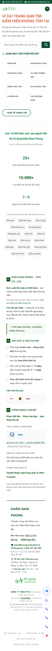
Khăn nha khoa (40, 247)
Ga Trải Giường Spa (37, 75)
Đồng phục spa (14, 234)
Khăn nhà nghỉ (24, 247)
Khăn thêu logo (25, 220)
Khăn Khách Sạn (38, 63)
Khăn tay (40, 234)
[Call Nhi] (47, 609)
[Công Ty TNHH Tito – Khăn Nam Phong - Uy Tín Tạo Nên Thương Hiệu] (9, 8)
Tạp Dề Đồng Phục (36, 98)
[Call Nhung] (47, 618)
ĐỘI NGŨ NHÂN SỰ (26, 639)
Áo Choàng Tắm (38, 86)
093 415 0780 (34, 552)
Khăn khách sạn (17, 227)
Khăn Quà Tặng (14, 73)
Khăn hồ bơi (39, 240)
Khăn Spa (11, 63)
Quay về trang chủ (17, 113)
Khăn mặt (12, 240)
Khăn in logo (40, 220)
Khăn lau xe (25, 240)
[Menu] (47, 8)
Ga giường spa (35, 227)
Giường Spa (12, 96)
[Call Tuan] (47, 627)
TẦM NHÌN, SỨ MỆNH (37, 633)
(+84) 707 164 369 (32, 548)
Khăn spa (10, 220)
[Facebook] (47, 591)
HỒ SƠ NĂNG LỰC (13, 633)
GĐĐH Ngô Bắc (28, 539)
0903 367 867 (17, 2)
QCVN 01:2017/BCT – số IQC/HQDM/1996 (25, 442)
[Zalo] (47, 600)
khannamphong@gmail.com (38, 2)
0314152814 (26, 598)
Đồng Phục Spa (14, 86)
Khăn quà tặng (34, 254)
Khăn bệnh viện (18, 254)
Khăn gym (9, 247)
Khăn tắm (28, 234)
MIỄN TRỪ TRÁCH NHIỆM (26, 644)
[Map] (47, 635)
